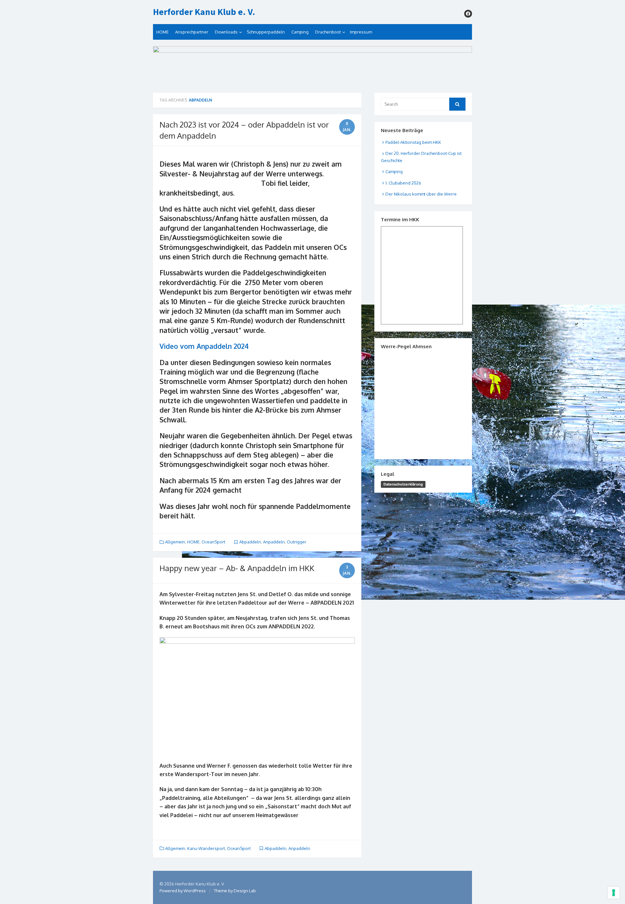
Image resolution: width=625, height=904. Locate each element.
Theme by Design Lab (235, 890)
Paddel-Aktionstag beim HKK (413, 142)
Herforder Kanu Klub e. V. (204, 12)
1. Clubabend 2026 (403, 182)
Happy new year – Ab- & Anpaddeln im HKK (237, 568)
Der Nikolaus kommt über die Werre (421, 194)
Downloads (226, 31)
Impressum (361, 31)
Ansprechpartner (191, 31)
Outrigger (296, 541)
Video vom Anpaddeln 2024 (204, 346)
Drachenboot (328, 31)
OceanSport (213, 541)
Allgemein (175, 541)
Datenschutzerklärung (403, 484)
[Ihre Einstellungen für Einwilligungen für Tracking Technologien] (613, 892)
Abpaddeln (250, 541)
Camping (300, 31)
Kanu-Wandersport (206, 848)
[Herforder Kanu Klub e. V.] (312, 66)
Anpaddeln (274, 541)
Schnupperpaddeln (266, 31)
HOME (162, 31)
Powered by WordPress (183, 890)
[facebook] (468, 14)
